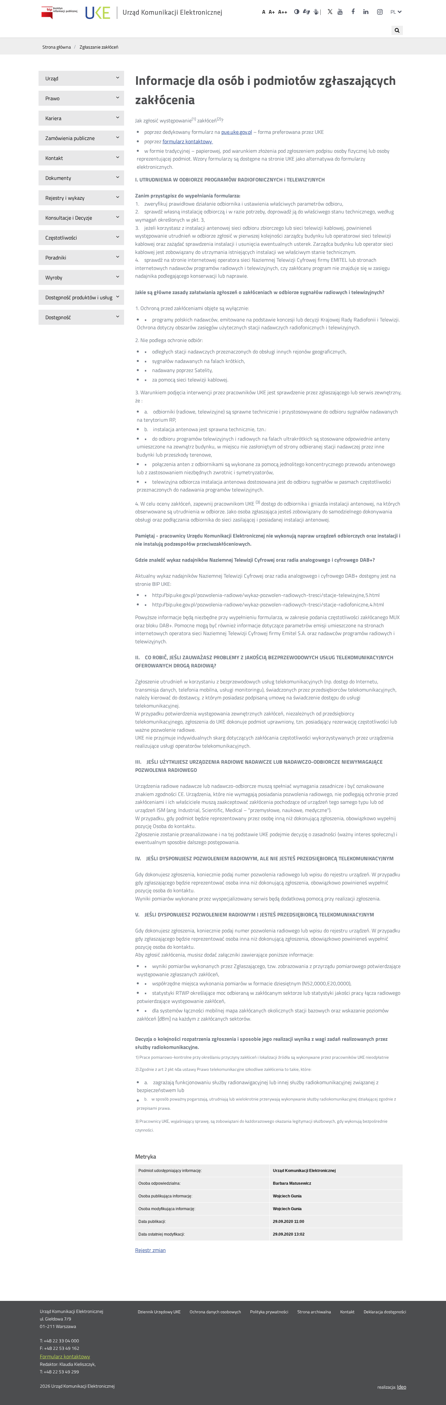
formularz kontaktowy (188, 141)
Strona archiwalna (314, 1312)
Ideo (401, 1387)
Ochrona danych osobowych (215, 1312)
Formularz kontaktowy (65, 1356)
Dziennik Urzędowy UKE (159, 1312)
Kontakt (347, 1312)
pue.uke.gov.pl (236, 132)
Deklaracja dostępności (385, 1312)
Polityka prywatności (269, 1312)
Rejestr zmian (150, 1250)
